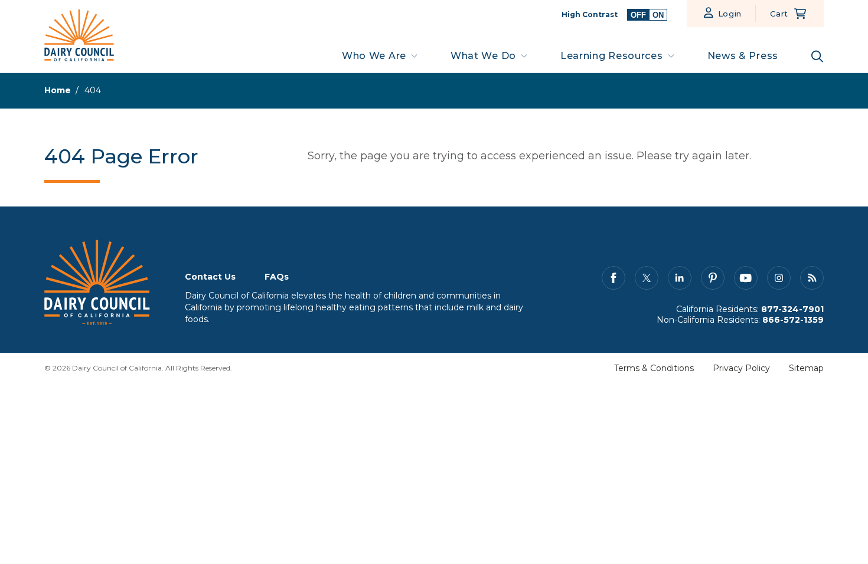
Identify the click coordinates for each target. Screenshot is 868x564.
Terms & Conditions (654, 368)
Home (57, 90)
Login (730, 13)
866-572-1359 (793, 319)
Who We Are (374, 55)
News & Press (742, 55)
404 (92, 90)
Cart (779, 13)
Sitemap (806, 368)
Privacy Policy (741, 368)
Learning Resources (611, 55)
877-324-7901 (792, 309)
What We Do (483, 55)
